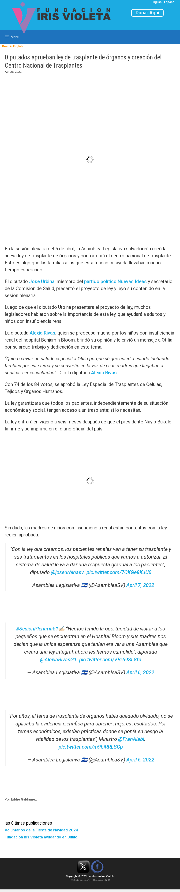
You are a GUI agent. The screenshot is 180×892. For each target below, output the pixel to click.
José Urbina (42, 281)
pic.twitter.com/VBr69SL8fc (110, 660)
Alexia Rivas (42, 333)
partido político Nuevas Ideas (115, 281)
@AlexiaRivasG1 (58, 660)
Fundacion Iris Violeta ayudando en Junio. (41, 837)
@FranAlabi (131, 739)
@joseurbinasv (67, 572)
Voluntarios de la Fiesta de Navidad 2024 (41, 830)
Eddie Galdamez (24, 799)
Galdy (86, 880)
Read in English (11, 46)
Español (169, 2)
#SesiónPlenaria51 (37, 629)
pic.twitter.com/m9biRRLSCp (91, 747)
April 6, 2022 (140, 672)
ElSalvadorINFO (101, 880)
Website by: (77, 880)
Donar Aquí (147, 12)
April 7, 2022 (140, 585)
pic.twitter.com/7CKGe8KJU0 (118, 572)
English (156, 2)
